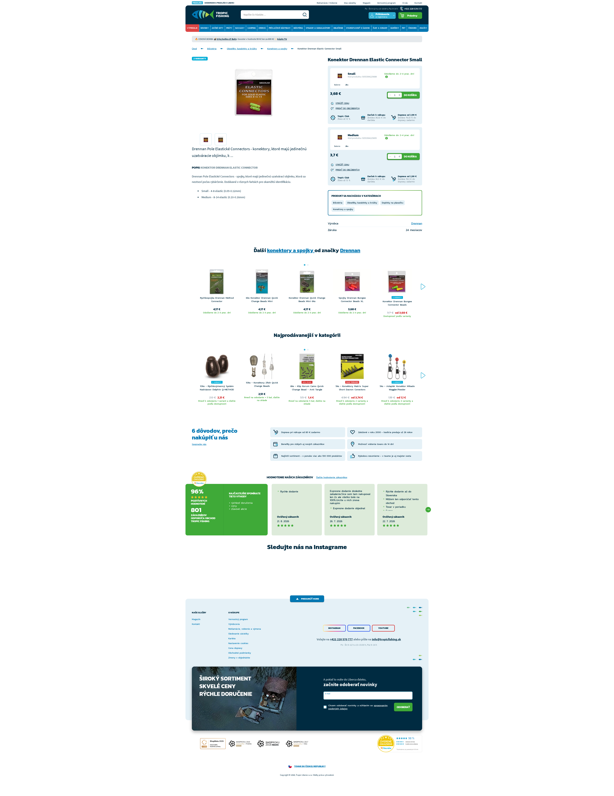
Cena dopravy (235, 648)
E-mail (327, 693)
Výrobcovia (234, 624)
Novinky (205, 28)
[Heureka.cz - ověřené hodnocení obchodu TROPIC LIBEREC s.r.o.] (399, 743)
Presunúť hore (310, 599)
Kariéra (232, 638)
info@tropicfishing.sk (386, 639)
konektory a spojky (291, 250)
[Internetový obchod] (210, 14)
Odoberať (403, 707)
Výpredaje (192, 28)
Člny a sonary (380, 28)
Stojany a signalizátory (318, 28)
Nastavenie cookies (238, 643)
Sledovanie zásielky (238, 633)
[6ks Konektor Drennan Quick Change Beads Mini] (262, 282)
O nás (405, 2)
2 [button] (308, 265)
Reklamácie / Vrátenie (327, 2)
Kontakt (418, 2)
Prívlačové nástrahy (280, 28)
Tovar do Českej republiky (310, 766)
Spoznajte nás (199, 444)
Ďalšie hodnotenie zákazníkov (331, 477)
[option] (206, 139)
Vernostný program (386, 2)
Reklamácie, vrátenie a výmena (244, 629)
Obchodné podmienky (239, 653)
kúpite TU (282, 39)
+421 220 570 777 (341, 639)
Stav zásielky (350, 2)
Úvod (194, 48)
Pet (403, 28)
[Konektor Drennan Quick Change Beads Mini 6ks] (307, 282)
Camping (252, 28)
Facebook (359, 628)
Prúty (229, 28)
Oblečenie (338, 28)
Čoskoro (412, 28)
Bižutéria (298, 28)
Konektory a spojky (277, 48)
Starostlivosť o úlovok (358, 28)
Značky (423, 28)
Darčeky (394, 28)
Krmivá (262, 28)
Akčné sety (217, 28)
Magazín (366, 2)
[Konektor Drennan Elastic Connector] (205, 139)
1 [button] (304, 265)
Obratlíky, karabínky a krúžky (242, 48)
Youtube (383, 628)
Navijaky (239, 28)
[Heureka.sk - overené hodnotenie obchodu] (199, 479)
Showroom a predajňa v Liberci (213, 3)
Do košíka (410, 95)
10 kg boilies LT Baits (226, 39)
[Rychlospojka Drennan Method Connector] (216, 282)
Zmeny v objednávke (239, 657)
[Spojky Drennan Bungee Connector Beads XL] (352, 282)
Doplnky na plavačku (392, 202)
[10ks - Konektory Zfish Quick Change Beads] (262, 367)
